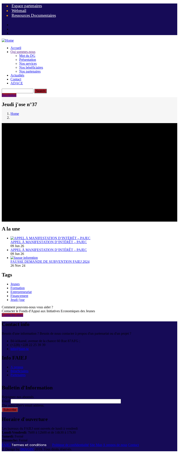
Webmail (19, 10)
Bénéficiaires (19, 371)
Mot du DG (27, 56)
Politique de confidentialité (70, 445)
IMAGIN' (27, 449)
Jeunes (15, 284)
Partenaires (18, 375)
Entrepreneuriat (21, 292)
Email (6, 401)
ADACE (16, 83)
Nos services (28, 63)
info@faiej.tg (19, 349)
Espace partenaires (27, 5)
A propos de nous (115, 445)
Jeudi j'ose (17, 300)
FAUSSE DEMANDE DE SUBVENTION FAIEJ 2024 (50, 261)
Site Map (96, 445)
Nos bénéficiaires (31, 67)
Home (14, 113)
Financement (19, 296)
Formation (17, 288)
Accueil (15, 48)
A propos (16, 367)
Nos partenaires (30, 71)
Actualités (17, 75)
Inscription (9, 95)
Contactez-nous (12, 315)
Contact (15, 79)
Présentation (27, 59)
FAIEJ (6, 445)
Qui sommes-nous (22, 52)
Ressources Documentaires (34, 15)
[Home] (8, 40)
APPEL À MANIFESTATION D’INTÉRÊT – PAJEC (48, 242)
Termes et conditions (29, 445)
